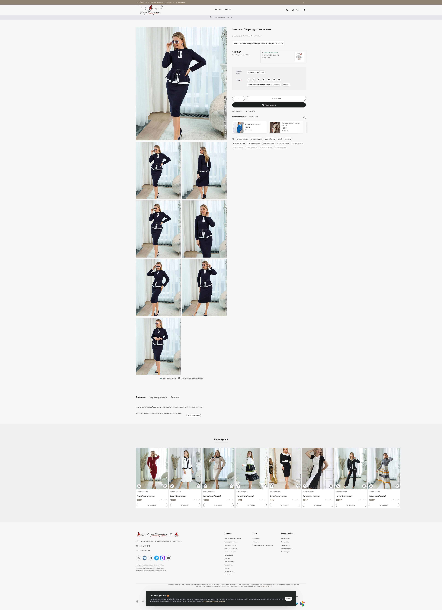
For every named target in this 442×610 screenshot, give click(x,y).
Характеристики (158, 397)
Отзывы (174, 397)
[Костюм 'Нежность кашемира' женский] (275, 127)
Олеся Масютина (142, 491)
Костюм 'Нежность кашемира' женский (291, 124)
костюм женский (256, 139)
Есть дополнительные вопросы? (192, 378)
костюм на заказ (283, 143)
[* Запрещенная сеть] (168, 558)
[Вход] (293, 9)
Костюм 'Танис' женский (178, 496)
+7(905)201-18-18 (266, 586)
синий (280, 139)
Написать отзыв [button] (256, 36)
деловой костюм (268, 143)
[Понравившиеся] (297, 9)
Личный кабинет (287, 533)
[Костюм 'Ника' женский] (238, 127)
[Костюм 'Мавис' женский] (384, 468)
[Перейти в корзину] (303, 9)
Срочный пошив (239, 72)
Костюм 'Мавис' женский (377, 496)
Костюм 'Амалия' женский (212, 496)
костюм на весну (251, 148)
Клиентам (228, 533)
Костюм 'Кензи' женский (344, 496)
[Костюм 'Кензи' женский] (351, 468)
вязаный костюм (239, 143)
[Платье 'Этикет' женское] (318, 468)
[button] (276, 98)
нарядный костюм (254, 143)
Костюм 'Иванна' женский (245, 496)
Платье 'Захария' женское (146, 496)
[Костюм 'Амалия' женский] (218, 468)
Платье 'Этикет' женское (311, 496)
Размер (238, 80)
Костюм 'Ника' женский (252, 124)
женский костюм (242, 139)
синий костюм (238, 148)
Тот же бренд (253, 117)
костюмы (288, 139)
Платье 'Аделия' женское (278, 496)
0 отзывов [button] (246, 36)
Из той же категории (239, 117)
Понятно (288, 599)
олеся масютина (280, 148)
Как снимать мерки (169, 378)
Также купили (221, 439)
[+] (243, 98)
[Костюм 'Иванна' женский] (252, 468)
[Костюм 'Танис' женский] (185, 468)
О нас (255, 533)
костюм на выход (266, 148)
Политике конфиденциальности (214, 601)
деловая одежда (297, 143)
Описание (141, 397)
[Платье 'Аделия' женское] (285, 468)
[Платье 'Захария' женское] (152, 468)
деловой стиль (270, 139)
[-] (234, 98)
